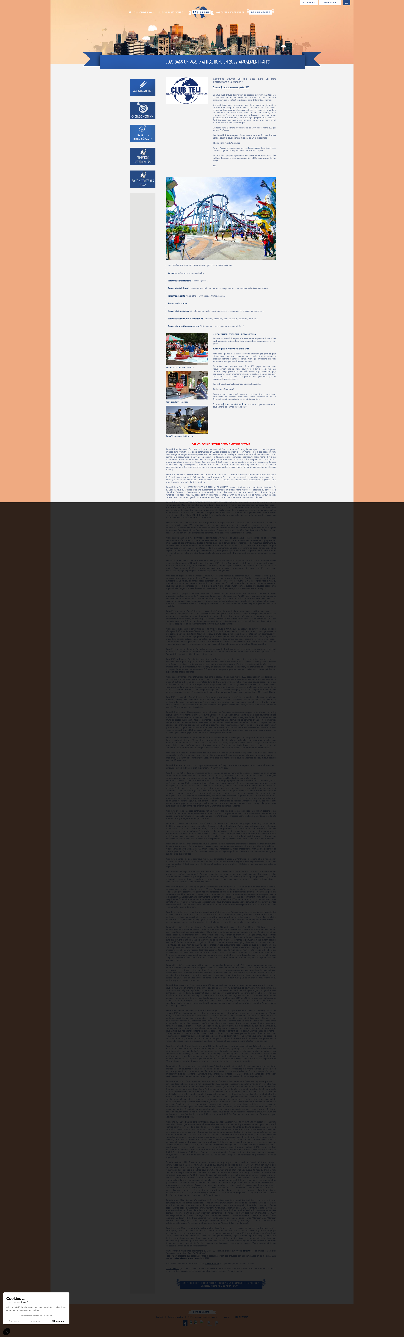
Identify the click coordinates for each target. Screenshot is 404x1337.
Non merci (14, 1321)
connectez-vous (212, 1263)
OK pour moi (58, 1321)
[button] (6, 1331)
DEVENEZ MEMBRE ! (202, 1312)
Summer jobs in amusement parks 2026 (231, 87)
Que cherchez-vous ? (170, 13)
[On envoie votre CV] (142, 110)
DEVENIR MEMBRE (260, 13)
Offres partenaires (244, 1251)
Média (226, 1317)
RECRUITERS (309, 3)
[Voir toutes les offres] (142, 179)
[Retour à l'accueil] (201, 12)
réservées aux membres (186, 1258)
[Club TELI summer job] (187, 90)
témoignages (254, 148)
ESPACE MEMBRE (330, 3)
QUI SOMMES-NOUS (144, 13)
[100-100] (142, 133)
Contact (159, 1317)
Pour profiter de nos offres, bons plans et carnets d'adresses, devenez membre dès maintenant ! (221, 1284)
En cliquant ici (172, 1268)
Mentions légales (175, 1317)
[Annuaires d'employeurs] (142, 156)
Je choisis (36, 1321)
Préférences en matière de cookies (203, 1317)
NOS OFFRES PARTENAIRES (230, 13)
